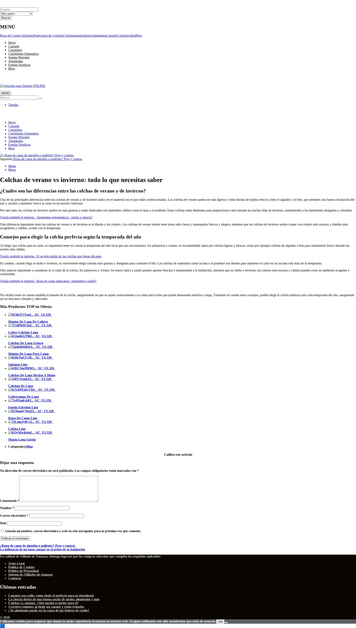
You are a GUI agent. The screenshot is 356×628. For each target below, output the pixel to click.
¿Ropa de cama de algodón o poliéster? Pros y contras (47, 159)
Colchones (26, 35)
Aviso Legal (16, 563)
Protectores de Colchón (48, 35)
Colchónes (15, 50)
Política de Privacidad (23, 571)
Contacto (14, 578)
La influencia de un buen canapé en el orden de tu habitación (42, 549)
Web (3, 523)
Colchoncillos (126, 35)
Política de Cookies (21, 567)
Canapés (111, 35)
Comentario (9, 500)
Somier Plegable (18, 57)
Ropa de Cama (9, 35)
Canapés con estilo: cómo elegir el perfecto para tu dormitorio (51, 595)
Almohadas (98, 35)
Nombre (7, 508)
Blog (138, 35)
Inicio (12, 42)
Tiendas (13, 105)
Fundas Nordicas (19, 65)
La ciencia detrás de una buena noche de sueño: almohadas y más (54, 599)
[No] (226, 622)
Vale (220, 621)
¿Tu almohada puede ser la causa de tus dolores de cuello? (48, 610)
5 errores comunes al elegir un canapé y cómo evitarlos (46, 606)
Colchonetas (71, 35)
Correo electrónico (14, 515)
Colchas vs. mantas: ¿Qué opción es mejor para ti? (43, 603)
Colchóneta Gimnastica (23, 53)
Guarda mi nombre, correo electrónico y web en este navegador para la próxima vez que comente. (73, 531)
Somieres (85, 35)
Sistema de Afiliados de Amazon (30, 574)
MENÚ (5, 93)
